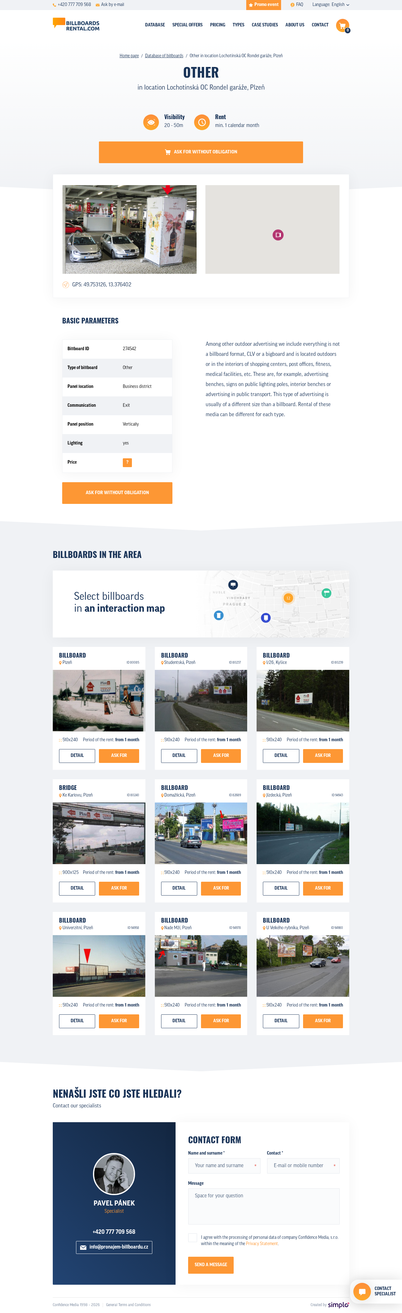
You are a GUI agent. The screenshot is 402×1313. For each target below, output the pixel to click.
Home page (129, 56)
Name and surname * (206, 1153)
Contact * (275, 1153)
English (338, 5)
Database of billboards (164, 56)
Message (196, 1183)
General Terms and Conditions (128, 1305)
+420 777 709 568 (114, 1232)
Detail (77, 755)
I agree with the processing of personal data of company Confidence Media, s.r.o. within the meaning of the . (270, 1240)
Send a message (211, 1265)
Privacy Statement (262, 1244)
